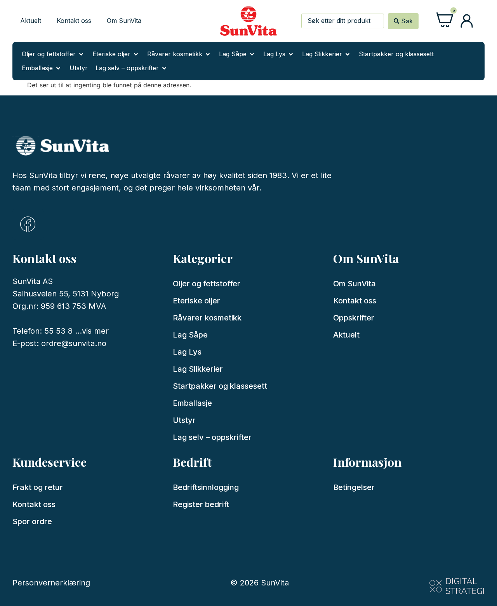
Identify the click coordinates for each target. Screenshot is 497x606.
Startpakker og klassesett (220, 386)
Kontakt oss (74, 20)
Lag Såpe (190, 334)
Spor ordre (32, 521)
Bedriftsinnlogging (206, 487)
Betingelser (354, 487)
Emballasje (192, 403)
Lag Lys (187, 352)
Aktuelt (30, 20)
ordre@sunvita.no (73, 343)
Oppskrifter (353, 317)
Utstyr (184, 420)
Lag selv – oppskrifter (212, 437)
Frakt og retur (37, 487)
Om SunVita (124, 20)
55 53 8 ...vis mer (76, 331)
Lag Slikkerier (198, 369)
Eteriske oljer (196, 300)
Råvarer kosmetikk (207, 317)
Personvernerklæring (51, 582)
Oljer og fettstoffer (206, 283)
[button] (53, 54)
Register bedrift (201, 504)
